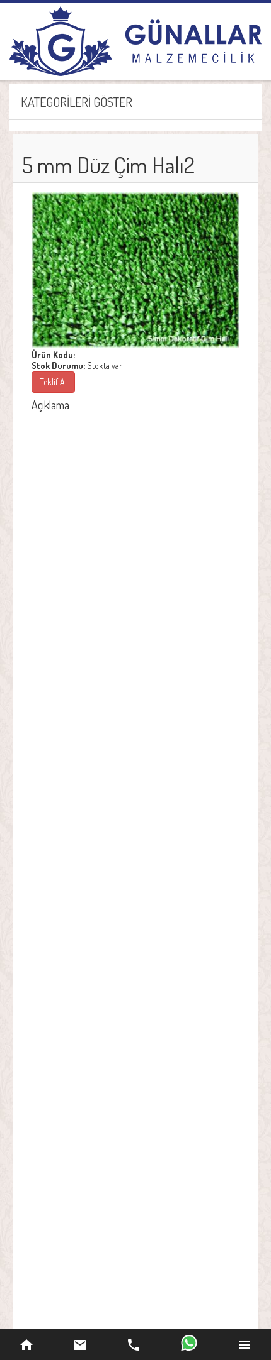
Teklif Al (53, 381)
